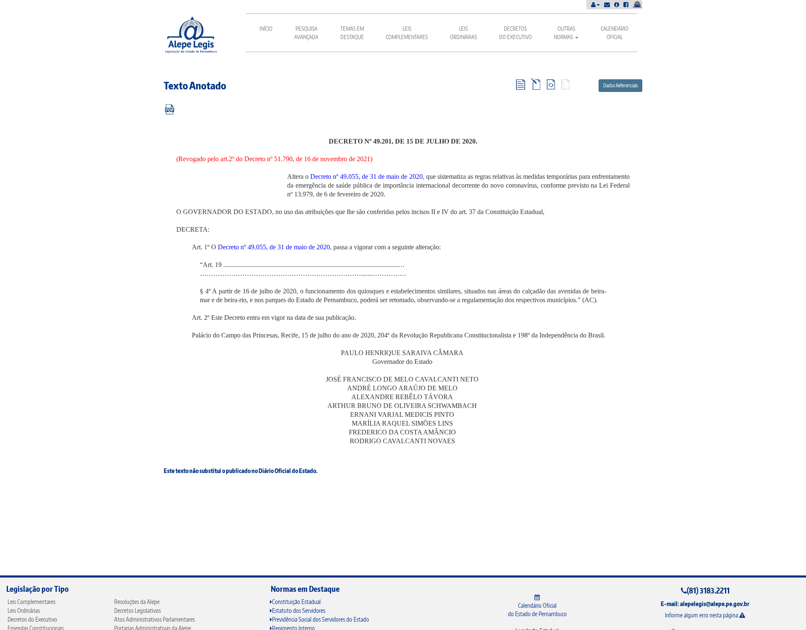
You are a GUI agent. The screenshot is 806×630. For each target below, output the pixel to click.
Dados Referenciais (620, 85)
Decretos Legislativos (137, 610)
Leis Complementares (407, 32)
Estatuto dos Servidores (298, 610)
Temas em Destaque (352, 32)
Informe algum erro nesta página (702, 615)
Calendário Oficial (614, 32)
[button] (595, 4)
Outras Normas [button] (564, 32)
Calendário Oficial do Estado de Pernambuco (537, 609)
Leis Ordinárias (463, 32)
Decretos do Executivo (515, 32)
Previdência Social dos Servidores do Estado (320, 619)
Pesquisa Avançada (306, 32)
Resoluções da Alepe (137, 601)
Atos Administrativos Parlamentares (154, 619)
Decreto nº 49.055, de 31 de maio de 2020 (366, 176)
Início (265, 28)
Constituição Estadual (296, 601)
